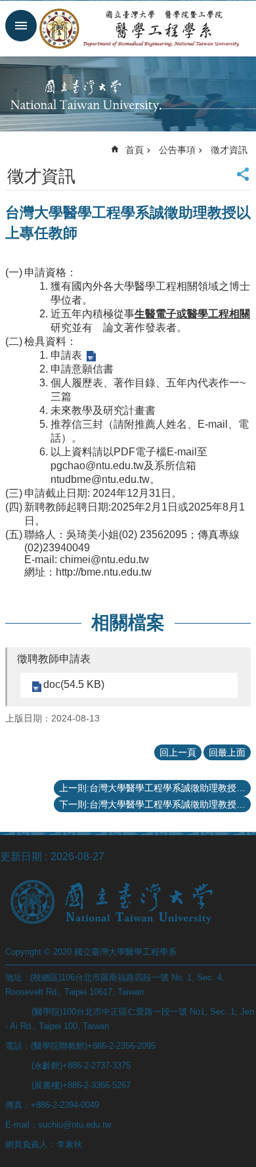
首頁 (134, 150)
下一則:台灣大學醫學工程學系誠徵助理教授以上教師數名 (155, 804)
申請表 (66, 355)
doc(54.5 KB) (73, 684)
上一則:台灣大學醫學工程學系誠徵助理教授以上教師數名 (155, 788)
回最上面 (227, 752)
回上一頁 (178, 752)
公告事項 (177, 150)
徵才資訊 (229, 150)
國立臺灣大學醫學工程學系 (141, 28)
